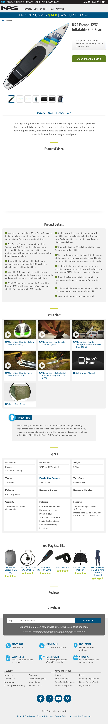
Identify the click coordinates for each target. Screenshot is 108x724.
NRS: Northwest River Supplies (9, 8)
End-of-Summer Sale (54, 15)
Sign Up (87, 620)
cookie (64, 633)
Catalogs (33, 675)
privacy (58, 633)
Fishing (20, 2)
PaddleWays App (50, 2)
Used (37, 2)
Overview (41, 113)
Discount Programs (37, 678)
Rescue (11, 2)
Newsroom (9, 682)
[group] (36, 57)
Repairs (82, 675)
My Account (84, 685)
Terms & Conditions (26, 716)
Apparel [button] (28, 8)
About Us (8, 675)
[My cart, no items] (104, 2)
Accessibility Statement (80, 716)
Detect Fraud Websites (89, 682)
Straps (29, 2)
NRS (3, 2)
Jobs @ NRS (10, 678)
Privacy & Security (45, 716)
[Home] (3, 20)
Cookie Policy (61, 716)
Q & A (69, 113)
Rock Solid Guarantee (65, 682)
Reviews (60, 113)
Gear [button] (36, 8)
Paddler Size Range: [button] (49, 478)
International (34, 682)
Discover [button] (60, 8)
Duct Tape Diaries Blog (14, 685)
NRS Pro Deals (35, 685)
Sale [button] (51, 8)
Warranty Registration (89, 678)
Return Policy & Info (64, 685)
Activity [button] (43, 8)
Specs (50, 113)
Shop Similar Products (88, 59)
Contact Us (60, 675)
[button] (20, 335)
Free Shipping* (62, 678)
